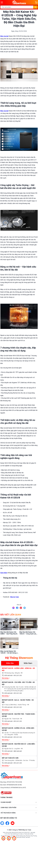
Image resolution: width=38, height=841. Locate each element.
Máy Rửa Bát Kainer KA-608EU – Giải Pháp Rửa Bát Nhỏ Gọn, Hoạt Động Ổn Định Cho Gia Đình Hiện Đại (9, 633)
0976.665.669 (8, 675)
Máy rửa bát (4, 36)
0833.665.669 (18, 751)
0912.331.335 (18, 675)
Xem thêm (3, 573)
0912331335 (10, 782)
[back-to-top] (35, 830)
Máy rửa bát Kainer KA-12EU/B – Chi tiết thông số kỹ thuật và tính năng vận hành (9, 652)
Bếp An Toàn (14, 597)
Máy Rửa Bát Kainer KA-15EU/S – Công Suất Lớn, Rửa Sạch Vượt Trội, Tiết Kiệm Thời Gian (27, 633)
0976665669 (10, 785)
